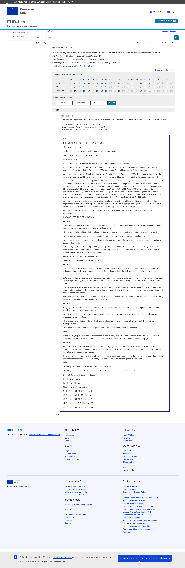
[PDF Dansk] (84, 87)
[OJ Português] (150, 90)
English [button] (173, 12)
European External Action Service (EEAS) (138, 506)
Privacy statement (72, 459)
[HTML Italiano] (119, 83)
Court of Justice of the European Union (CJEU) (140, 498)
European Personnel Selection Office (137, 526)
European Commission (131, 495)
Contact (68, 438)
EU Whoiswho (128, 459)
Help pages (69, 435)
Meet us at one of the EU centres (77, 495)
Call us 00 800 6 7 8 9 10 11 (75, 486)
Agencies (126, 532)
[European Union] (14, 482)
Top (57, 414)
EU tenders (127, 453)
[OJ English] (102, 90)
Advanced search (171, 43)
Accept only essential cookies (155, 558)
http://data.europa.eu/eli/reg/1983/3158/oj (73, 66)
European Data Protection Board (135, 523)
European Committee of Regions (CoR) (137, 512)
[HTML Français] (106, 83)
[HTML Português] (150, 83)
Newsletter (127, 438)
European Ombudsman (131, 518)
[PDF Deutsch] (89, 87)
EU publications (128, 462)
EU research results (130, 456)
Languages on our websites (75, 514)
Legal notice (69, 451)
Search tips (42, 43)
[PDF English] (102, 87)
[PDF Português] (150, 87)
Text (57, 110)
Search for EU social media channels (79, 505)
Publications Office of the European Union (44, 435)
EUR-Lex (16, 21)
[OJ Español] (76, 90)
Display (112, 103)
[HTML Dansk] (84, 83)
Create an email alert (20, 33)
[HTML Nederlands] (141, 83)
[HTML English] (102, 83)
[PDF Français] (106, 87)
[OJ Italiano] (119, 90)
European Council (129, 489)
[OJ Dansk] (84, 90)
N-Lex (125, 467)
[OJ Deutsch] (89, 90)
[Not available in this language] (71, 83)
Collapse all (170, 70)
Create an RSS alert (20, 36)
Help (166, 31)
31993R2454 (116, 63)
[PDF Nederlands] (141, 87)
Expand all (159, 70)
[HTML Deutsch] (89, 83)
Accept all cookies (128, 558)
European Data (128, 451)
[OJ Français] (106, 90)
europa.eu (25, 486)
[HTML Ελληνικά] (97, 83)
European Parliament (131, 486)
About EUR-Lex (128, 435)
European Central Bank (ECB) (134, 501)
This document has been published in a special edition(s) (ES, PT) (79, 59)
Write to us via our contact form (77, 492)
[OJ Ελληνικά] (97, 90)
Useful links (127, 441)
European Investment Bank (133, 515)
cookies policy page (62, 557)
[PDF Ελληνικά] (97, 87)
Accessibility (70, 456)
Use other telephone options (75, 489)
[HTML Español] (76, 83)
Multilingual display (63, 97)
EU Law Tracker (129, 470)
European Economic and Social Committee (139, 509)
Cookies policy (70, 453)
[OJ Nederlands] (141, 90)
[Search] (176, 37)
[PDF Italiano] (119, 87)
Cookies (68, 523)
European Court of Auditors (133, 503)
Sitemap (68, 441)
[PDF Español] (76, 87)
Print (174, 31)
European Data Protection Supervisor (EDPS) (140, 521)
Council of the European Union (134, 492)
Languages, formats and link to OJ (70, 74)
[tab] (113, 74)
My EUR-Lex (158, 12)
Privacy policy (70, 517)
